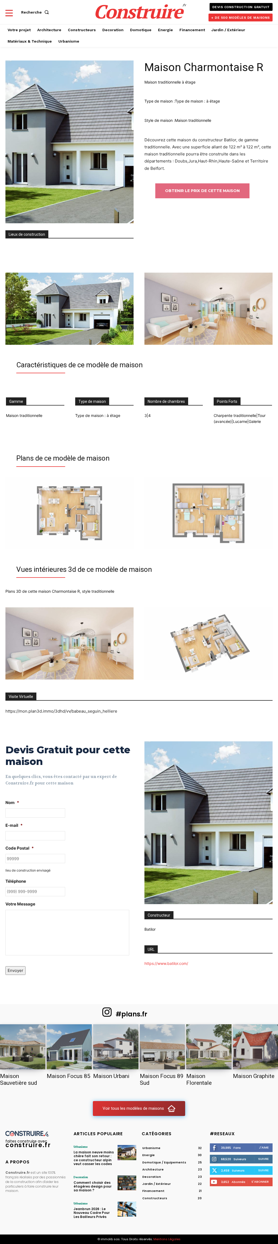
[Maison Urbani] (115, 1047)
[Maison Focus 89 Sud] (162, 1047)
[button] (36, 12)
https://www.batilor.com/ (166, 963)
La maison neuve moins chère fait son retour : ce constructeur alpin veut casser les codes (94, 1158)
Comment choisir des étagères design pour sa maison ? (93, 1186)
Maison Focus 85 (68, 1076)
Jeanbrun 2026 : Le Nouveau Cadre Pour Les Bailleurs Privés (92, 1213)
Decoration (81, 1177)
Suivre (263, 1159)
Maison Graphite (253, 1076)
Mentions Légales (167, 1239)
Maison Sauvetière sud (18, 1079)
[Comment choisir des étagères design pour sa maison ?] (127, 1182)
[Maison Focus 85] (69, 1047)
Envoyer (15, 970)
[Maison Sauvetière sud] (22, 1047)
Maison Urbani (111, 1076)
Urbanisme (80, 1146)
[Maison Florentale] (209, 1047)
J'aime (264, 1147)
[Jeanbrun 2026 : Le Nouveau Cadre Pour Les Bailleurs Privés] (127, 1209)
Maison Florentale (199, 1079)
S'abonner (260, 1181)
